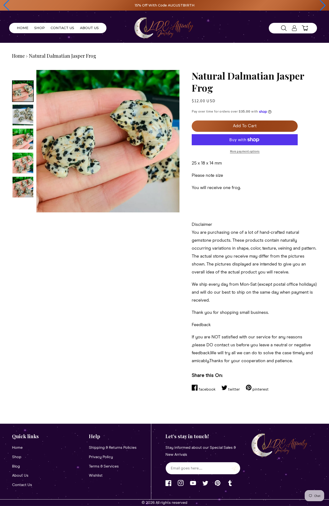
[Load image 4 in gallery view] (22, 163)
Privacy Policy (101, 457)
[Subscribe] (235, 468)
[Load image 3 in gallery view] (22, 139)
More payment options (245, 151)
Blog (16, 466)
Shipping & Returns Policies (113, 447)
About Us (20, 475)
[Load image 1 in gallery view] (22, 91)
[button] (6, 5)
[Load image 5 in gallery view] (22, 187)
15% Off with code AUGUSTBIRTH (165, 5)
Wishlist (96, 475)
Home (18, 55)
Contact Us (22, 485)
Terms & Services (104, 466)
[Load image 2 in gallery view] (22, 115)
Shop (16, 457)
